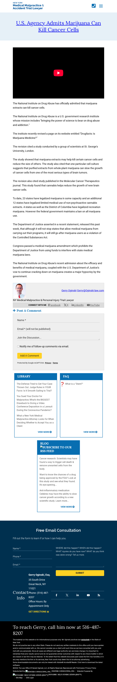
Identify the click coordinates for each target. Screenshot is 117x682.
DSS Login (30, 678)
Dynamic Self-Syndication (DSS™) (64, 675)
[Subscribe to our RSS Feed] (58, 451)
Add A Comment (29, 355)
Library (23, 376)
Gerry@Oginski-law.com (90, 290)
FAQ (66, 376)
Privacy (48, 363)
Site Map (19, 678)
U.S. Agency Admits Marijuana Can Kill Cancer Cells (58, 26)
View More (43, 432)
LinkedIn (79, 305)
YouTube (95, 305)
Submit (80, 573)
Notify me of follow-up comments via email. (44, 346)
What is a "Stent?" (72, 384)
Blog (44, 443)
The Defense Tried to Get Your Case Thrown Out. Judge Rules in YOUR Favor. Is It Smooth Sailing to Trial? (34, 387)
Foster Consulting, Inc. (63, 671)
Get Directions (37, 611)
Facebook (54, 305)
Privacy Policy (90, 668)
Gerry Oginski (68, 290)
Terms (55, 363)
